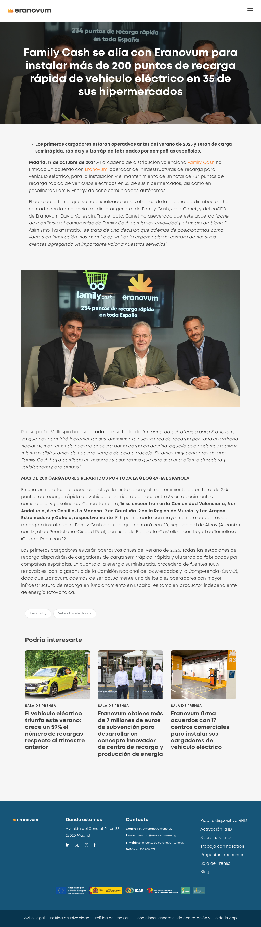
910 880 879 (147, 849)
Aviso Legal (34, 918)
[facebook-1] (94, 845)
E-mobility (38, 613)
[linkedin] (68, 845)
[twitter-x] (77, 845)
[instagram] (86, 845)
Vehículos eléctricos (75, 613)
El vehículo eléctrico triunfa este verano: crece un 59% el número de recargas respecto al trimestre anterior (55, 730)
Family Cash (201, 163)
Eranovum (96, 170)
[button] (250, 11)
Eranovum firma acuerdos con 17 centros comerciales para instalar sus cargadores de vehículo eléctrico (200, 730)
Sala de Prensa (40, 706)
